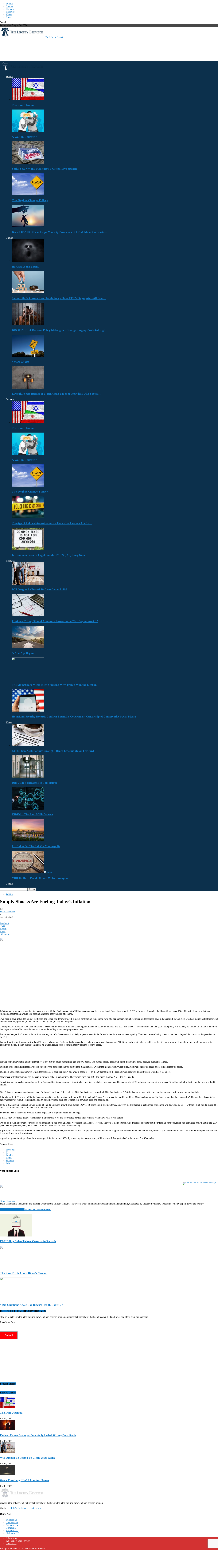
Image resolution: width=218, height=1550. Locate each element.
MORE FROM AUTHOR (37, 1209)
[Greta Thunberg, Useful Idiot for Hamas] (7, 1474)
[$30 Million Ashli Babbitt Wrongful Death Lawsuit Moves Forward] (28, 745)
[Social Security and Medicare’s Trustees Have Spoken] (28, 163)
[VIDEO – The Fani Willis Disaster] (28, 809)
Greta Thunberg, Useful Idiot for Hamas (24, 1480)
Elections (10, 11)
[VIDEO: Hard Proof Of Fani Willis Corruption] (32, 872)
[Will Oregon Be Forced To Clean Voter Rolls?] (28, 584)
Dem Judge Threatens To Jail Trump (34, 782)
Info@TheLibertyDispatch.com (26, 1508)
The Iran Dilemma (23, 105)
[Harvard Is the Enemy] (28, 260)
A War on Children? (24, 136)
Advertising (11, 1538)
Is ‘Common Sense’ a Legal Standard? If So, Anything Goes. (49, 555)
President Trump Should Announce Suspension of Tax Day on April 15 (55, 621)
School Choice (21, 361)
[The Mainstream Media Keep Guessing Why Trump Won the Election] (28, 679)
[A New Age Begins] (28, 647)
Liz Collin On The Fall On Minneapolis (36, 846)
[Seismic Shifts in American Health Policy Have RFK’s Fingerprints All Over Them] (28, 292)
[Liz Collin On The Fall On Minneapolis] (28, 840)
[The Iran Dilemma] (28, 99)
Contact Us (11, 1543)
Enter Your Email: (8, 1322)
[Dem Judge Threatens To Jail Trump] (28, 777)
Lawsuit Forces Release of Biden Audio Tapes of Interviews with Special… (56, 393)
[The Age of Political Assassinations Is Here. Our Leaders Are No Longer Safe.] (28, 517)
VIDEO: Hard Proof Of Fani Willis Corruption (40, 878)
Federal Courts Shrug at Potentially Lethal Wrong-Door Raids (38, 1435)
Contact (9, 17)
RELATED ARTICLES (12, 1209)
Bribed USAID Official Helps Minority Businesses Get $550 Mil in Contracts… (59, 232)
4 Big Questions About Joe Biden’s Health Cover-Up (31, 1304)
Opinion (10, 9)
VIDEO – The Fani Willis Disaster (32, 814)
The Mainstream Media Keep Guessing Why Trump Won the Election (54, 684)
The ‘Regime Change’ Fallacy (30, 200)
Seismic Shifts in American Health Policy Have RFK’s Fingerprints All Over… (59, 298)
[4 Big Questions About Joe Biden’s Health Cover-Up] (16, 1299)
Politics (9, 3)
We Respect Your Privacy (18, 1541)
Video (9, 14)
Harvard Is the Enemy (25, 266)
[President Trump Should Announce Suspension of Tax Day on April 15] (28, 615)
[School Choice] (28, 356)
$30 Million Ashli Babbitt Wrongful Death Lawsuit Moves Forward (53, 750)
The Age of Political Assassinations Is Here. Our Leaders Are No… (52, 523)
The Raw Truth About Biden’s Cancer (23, 1273)
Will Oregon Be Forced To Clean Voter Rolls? (39, 589)
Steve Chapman (7, 911)
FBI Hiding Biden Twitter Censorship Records (28, 1241)
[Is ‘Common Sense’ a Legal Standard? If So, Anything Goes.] (28, 549)
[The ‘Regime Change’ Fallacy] (28, 194)
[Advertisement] (54, 49)
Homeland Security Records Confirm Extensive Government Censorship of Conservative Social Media (74, 716)
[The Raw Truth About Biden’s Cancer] (16, 1267)
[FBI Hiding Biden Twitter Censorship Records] (16, 1235)
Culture (9, 6)
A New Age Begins (23, 653)
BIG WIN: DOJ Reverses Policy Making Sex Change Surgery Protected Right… (60, 330)
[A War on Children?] (28, 131)
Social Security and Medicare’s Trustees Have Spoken (44, 168)
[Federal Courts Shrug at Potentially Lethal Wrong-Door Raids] (7, 1429)
